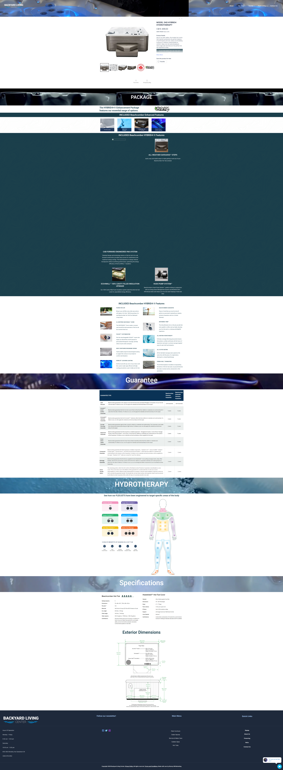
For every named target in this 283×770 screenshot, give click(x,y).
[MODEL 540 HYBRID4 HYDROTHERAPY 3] (131, 67)
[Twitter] (106, 730)
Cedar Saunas (175, 734)
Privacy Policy (129, 766)
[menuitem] (180, 18)
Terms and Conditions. (151, 766)
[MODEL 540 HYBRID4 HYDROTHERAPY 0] (104, 67)
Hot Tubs (241, 6)
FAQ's (247, 742)
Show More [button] (159, 54)
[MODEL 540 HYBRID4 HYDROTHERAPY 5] (150, 67)
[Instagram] (109, 730)
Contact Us (273, 6)
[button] (234, 5)
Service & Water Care (175, 738)
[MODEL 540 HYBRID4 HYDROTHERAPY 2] (122, 67)
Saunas (251, 6)
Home (247, 730)
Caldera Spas (175, 742)
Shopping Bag (147, 82)
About (231, 6)
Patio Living (262, 6)
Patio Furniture (175, 731)
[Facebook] (103, 730)
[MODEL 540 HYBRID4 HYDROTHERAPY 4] (140, 67)
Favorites (136, 82)
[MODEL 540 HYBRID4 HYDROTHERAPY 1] (113, 67)
